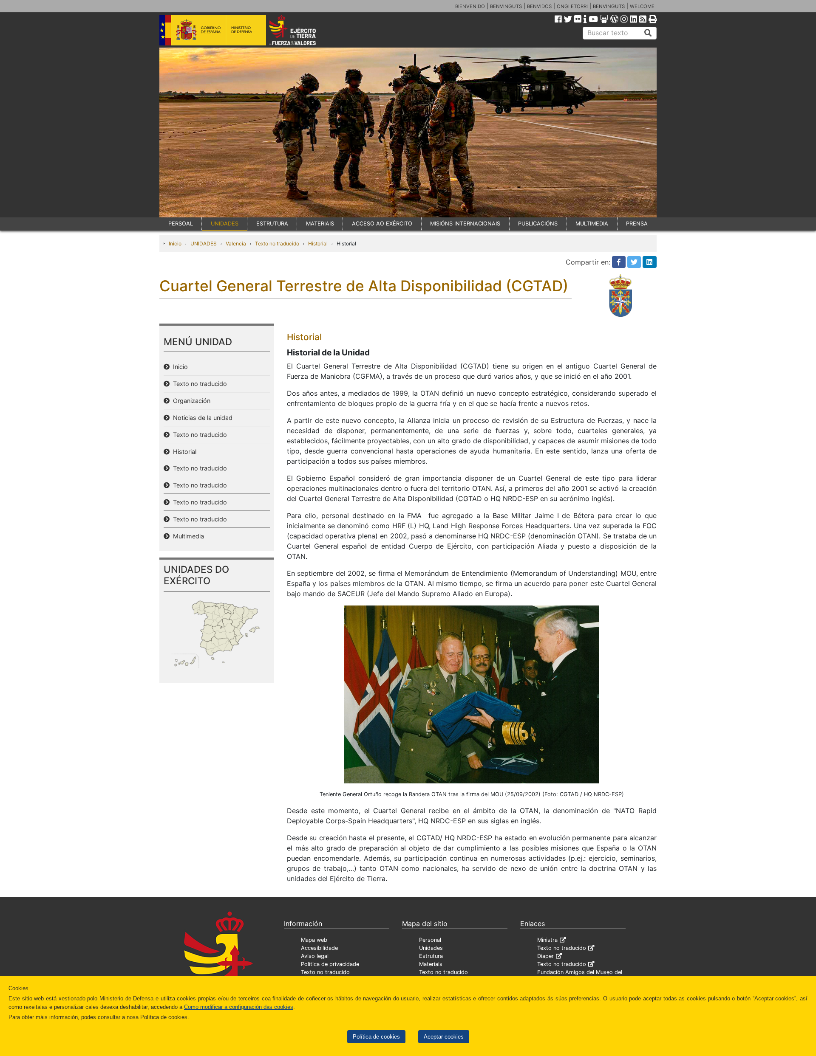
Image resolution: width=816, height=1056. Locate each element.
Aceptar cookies (444, 1036)
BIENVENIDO (470, 6)
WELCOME (642, 6)
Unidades (431, 948)
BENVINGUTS (506, 6)
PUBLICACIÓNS (538, 223)
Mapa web (314, 940)
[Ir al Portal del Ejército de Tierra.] (302, 29)
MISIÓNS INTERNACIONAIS (465, 223)
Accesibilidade (319, 948)
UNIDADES (224, 223)
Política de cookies (376, 1036)
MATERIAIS (320, 223)
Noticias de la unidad (201, 417)
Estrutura (431, 956)
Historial (318, 243)
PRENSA (637, 223)
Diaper (545, 956)
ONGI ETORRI (572, 6)
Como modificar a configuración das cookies (238, 1007)
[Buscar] (648, 33)
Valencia (236, 243)
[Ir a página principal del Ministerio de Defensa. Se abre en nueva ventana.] (212, 29)
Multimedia (187, 536)
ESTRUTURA (272, 223)
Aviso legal (315, 956)
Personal (430, 940)
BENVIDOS (539, 6)
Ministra (547, 940)
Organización (190, 400)
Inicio (175, 243)
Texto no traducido (277, 243)
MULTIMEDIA (591, 223)
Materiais (430, 964)
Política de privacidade (330, 964)
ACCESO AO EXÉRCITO (382, 223)
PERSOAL (180, 223)
